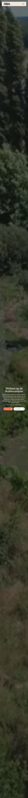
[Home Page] (7, 4)
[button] (23, 4)
